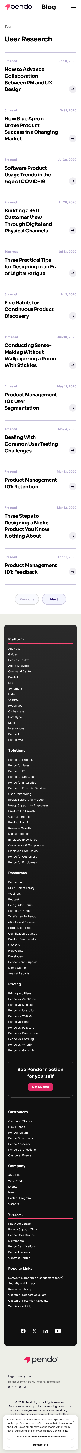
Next (54, 599)
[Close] (73, 1422)
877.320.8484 (17, 1387)
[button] (72, 89)
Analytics (14, 648)
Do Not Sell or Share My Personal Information (40, 1436)
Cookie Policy (60, 1430)
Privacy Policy (25, 1376)
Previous (27, 599)
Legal (11, 1376)
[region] (40, 1432)
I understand (40, 1444)
